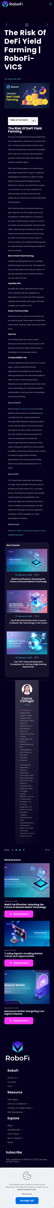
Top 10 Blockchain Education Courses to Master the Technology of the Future (28, 621)
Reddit (11, 535)
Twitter (19, 530)
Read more (27, 1194)
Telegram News (39, 530)
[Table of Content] (33, 121)
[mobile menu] (50, 4)
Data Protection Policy (27, 1189)
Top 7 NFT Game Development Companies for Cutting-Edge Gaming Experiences (28, 664)
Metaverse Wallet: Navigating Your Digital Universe (24, 1012)
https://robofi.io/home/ (25, 409)
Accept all (27, 1200)
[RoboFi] (12, 4)
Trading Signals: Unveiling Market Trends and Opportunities (23, 955)
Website (11, 530)
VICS (39, 463)
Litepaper (19, 535)
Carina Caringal (27, 700)
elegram (27, 530)
